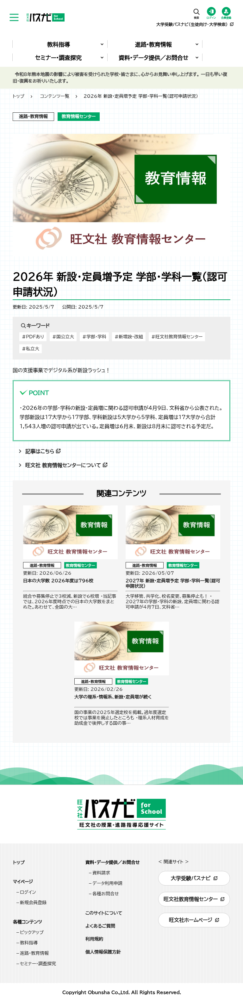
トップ (18, 96)
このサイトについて (103, 913)
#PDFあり (33, 337)
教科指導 (29, 943)
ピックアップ (32, 932)
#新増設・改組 (129, 337)
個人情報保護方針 (103, 952)
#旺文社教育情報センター (176, 337)
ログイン (28, 892)
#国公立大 (63, 337)
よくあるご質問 (100, 926)
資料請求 (101, 873)
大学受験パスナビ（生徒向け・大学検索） (192, 24)
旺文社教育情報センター (191, 899)
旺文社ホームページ (190, 920)
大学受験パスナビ (191, 878)
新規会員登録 (33, 902)
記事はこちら (39, 451)
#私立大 (30, 349)
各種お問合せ (105, 894)
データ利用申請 (107, 883)
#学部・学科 (94, 337)
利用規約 (94, 939)
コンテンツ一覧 (54, 96)
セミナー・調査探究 (38, 963)
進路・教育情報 (34, 953)
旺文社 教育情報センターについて (63, 465)
